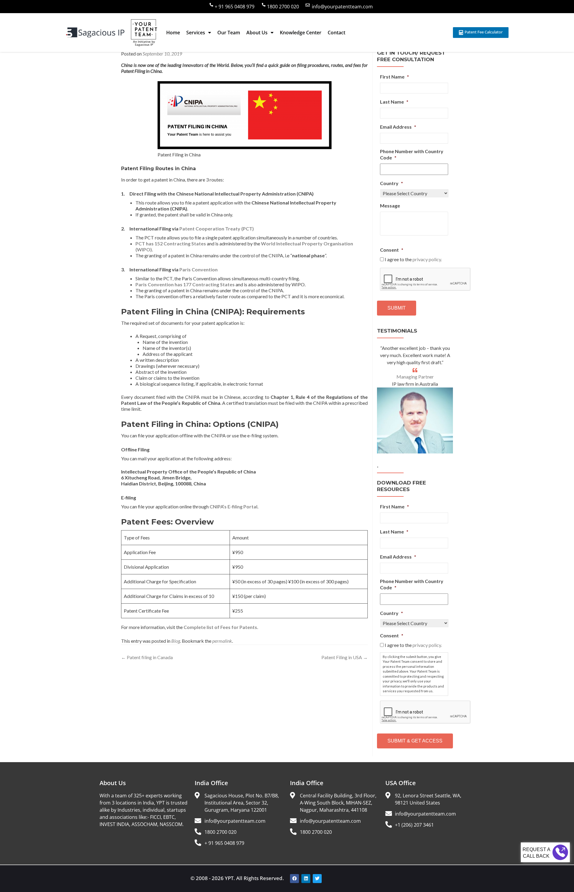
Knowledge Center (300, 32)
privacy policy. (427, 259)
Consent (391, 250)
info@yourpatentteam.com (342, 6)
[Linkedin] (305, 878)
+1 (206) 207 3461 (414, 825)
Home (173, 32)
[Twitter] (317, 878)
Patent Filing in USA (344, 657)
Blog (175, 641)
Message (390, 205)
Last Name (394, 101)
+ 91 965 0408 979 (234, 6)
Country (391, 183)
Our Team (228, 32)
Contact (336, 32)
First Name (394, 76)
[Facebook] (294, 878)
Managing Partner (415, 376)
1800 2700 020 (283, 6)
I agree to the (413, 259)
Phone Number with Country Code (411, 154)
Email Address (398, 127)
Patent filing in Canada (147, 657)
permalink (222, 641)
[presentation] (425, 279)
